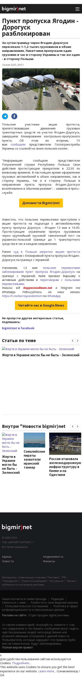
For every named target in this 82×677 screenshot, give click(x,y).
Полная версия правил (17, 647)
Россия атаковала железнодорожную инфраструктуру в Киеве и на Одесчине (65, 466)
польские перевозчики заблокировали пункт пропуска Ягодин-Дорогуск (41, 270)
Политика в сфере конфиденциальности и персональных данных (40, 607)
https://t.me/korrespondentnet (22, 296)
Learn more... (47, 671)
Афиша (6, 556)
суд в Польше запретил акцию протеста (47, 252)
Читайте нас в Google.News (41, 305)
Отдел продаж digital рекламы (48, 615)
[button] (72, 340)
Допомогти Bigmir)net (41, 203)
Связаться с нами (14, 602)
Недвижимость (53, 556)
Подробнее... (21, 663)
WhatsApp (54, 296)
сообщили (18, 144)
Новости (8, 561)
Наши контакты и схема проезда (24, 599)
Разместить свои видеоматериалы (54, 602)
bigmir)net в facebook (18, 328)
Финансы (49, 561)
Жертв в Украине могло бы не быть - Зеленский (40, 355)
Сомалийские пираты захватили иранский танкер (34, 459)
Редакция (57, 599)
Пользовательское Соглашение (26, 606)
